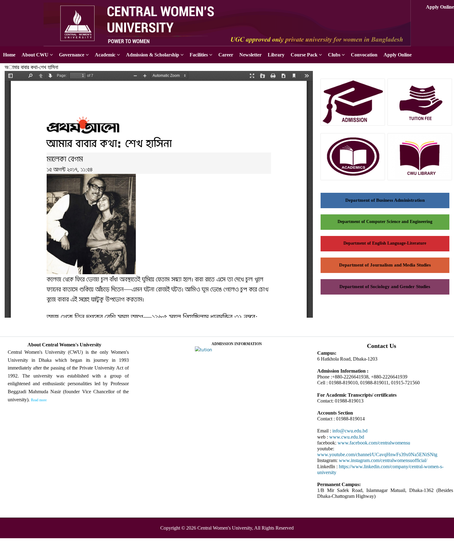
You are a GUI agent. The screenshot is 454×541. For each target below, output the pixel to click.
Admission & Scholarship (152, 54)
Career (225, 54)
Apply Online (440, 7)
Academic (105, 54)
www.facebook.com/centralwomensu (374, 442)
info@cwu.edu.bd (350, 430)
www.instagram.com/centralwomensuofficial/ (383, 460)
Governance (71, 54)
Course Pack (304, 54)
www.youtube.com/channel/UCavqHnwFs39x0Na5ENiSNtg (377, 454)
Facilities (199, 54)
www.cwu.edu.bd (346, 437)
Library (276, 54)
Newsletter (250, 54)
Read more (39, 400)
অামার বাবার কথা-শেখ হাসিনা (31, 67)
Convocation (364, 54)
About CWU (35, 54)
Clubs (334, 54)
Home (9, 54)
